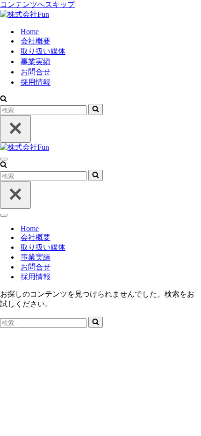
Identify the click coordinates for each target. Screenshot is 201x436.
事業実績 (35, 61)
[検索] (3, 99)
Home (30, 32)
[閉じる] (15, 129)
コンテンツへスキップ (37, 4)
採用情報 (35, 82)
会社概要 (35, 41)
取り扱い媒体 (43, 51)
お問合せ (35, 72)
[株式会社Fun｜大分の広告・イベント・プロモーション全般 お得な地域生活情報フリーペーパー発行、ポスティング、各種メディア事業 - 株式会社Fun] (24, 14)
